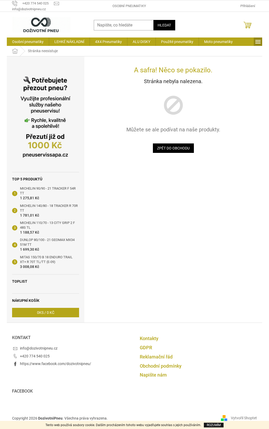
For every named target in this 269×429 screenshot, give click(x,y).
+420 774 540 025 (35, 356)
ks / (45, 312)
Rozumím (214, 425)
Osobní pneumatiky (129, 6)
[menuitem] (28, 41)
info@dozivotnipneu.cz (39, 348)
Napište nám (153, 375)
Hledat (164, 25)
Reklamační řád (156, 357)
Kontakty (149, 338)
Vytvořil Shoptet (244, 418)
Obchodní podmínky (161, 366)
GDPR (146, 347)
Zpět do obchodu (173, 148)
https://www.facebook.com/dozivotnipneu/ (55, 364)
